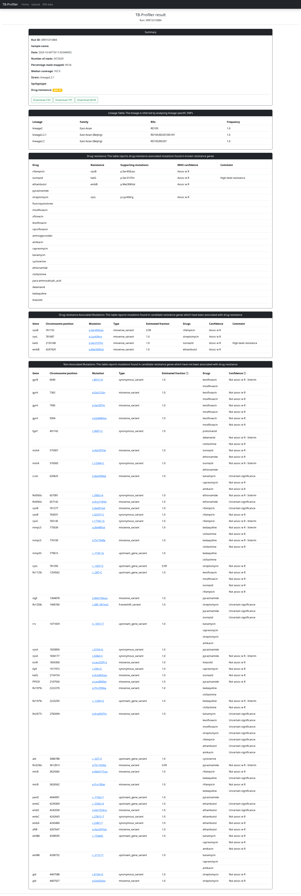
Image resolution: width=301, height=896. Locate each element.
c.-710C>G (98, 553)
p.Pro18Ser (98, 784)
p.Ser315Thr (96, 343)
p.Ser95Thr (98, 405)
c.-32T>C (97, 758)
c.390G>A (97, 495)
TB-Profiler (10, 4)
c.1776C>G (98, 521)
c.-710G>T (98, 797)
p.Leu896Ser (99, 681)
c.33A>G (97, 669)
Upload (35, 4)
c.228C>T (97, 823)
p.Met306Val (96, 349)
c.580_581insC (100, 604)
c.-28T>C (97, 572)
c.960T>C (97, 431)
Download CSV (42, 100)
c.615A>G (97, 874)
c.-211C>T (97, 855)
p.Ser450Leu (96, 330)
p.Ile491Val (98, 508)
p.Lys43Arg (95, 336)
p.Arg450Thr (99, 713)
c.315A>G (97, 649)
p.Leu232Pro (99, 662)
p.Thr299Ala (99, 688)
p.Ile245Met (99, 476)
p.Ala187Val (99, 450)
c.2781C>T (98, 816)
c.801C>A (97, 379)
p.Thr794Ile (98, 540)
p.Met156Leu (100, 598)
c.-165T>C (97, 566)
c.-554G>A (98, 803)
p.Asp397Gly (99, 829)
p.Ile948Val (98, 527)
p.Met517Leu (100, 771)
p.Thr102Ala (99, 765)
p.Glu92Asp (99, 881)
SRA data (47, 4)
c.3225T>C (98, 514)
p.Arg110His (99, 501)
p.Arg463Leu (99, 675)
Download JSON (86, 100)
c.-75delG (97, 836)
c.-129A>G (98, 701)
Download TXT (63, 100)
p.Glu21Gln (98, 392)
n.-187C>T (98, 624)
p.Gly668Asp (99, 418)
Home (25, 4)
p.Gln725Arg (99, 810)
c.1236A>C (98, 463)
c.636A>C (97, 656)
